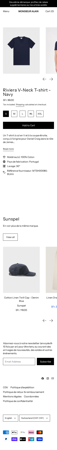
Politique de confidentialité (18, 401)
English (8, 418)
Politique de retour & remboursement (23, 391)
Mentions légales (12, 396)
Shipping (20, 104)
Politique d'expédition (22, 387)
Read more (8, 149)
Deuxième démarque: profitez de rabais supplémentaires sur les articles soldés (28, 3)
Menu (6, 11)
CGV (5, 387)
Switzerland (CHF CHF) (32, 418)
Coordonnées (31, 396)
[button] (21, 50)
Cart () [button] (49, 11)
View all (10, 237)
